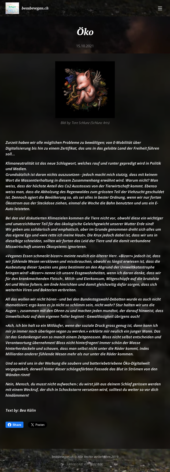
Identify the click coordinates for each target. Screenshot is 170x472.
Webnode (96, 464)
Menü (160, 8)
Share (17, 424)
